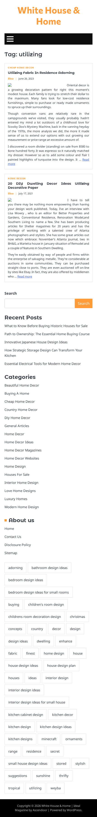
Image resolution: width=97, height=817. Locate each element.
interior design (57, 678)
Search (11, 293)
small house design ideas (27, 763)
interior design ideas (24, 690)
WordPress (74, 810)
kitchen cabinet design (25, 714)
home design (54, 653)
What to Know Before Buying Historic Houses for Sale (46, 325)
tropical (14, 788)
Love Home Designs (20, 490)
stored (61, 763)
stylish (80, 763)
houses (13, 678)
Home (9, 528)
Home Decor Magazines (23, 450)
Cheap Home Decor (21, 67)
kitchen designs (20, 739)
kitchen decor (62, 714)
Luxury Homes (16, 498)
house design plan (61, 665)
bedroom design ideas (25, 580)
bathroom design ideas (49, 567)
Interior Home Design (21, 482)
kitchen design (19, 726)
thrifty (64, 775)
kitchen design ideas (56, 726)
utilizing (35, 788)
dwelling (43, 641)
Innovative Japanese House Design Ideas (36, 342)
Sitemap (11, 553)
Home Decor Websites (22, 458)
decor (56, 628)
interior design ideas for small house (36, 702)
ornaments (73, 739)
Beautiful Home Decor (22, 385)
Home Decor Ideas (19, 442)
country (37, 628)
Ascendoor (40, 810)
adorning (15, 567)
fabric (12, 653)
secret (55, 751)
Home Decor (14, 434)
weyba (56, 788)
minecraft (49, 739)
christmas (77, 616)
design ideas (18, 641)
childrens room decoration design (34, 616)
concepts (15, 628)
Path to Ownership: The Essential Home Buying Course (47, 334)
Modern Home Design (22, 507)
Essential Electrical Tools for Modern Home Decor (43, 363)
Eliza (11, 78)
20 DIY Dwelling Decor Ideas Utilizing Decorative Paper (48, 186)
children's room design (46, 604)
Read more (24, 276)
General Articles (17, 425)
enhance (65, 641)
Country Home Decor (21, 409)
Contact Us (13, 536)
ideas (32, 678)
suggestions (17, 775)
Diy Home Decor (17, 417)
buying (13, 604)
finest (30, 653)
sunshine (43, 775)
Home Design (17, 178)
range (12, 751)
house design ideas (23, 665)
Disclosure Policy (18, 544)
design (75, 628)
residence (33, 751)
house (78, 653)
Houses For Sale (17, 474)
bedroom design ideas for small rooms (38, 592)
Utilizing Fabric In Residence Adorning (41, 73)
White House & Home (48, 15)
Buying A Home (17, 393)
